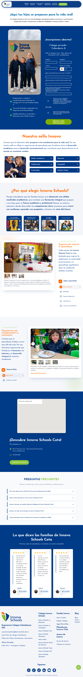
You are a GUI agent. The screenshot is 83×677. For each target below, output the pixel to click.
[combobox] (58, 77)
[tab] (70, 287)
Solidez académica (37, 158)
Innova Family (61, 618)
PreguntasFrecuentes (47, 4)
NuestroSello (26, 4)
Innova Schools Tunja (45, 648)
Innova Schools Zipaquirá (43, 655)
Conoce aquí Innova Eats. (38, 373)
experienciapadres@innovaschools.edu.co (15, 632)
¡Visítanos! (63, 4)
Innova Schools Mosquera (43, 635)
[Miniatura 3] (21, 276)
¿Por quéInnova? (32, 4)
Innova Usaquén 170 (45, 651)
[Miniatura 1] (7, 276)
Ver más (48, 107)
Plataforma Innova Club (62, 628)
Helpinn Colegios (62, 621)
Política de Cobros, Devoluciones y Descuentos (17, 638)
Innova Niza (42, 639)
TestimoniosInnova (39, 4)
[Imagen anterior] (6, 257)
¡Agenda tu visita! (19, 462)
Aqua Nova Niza (62, 624)
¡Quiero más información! (58, 122)
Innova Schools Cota (45, 631)
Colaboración (35, 164)
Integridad (61, 164)
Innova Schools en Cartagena (44, 627)
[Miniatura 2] (14, 276)
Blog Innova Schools (77, 620)
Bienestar (60, 158)
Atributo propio (62, 170)
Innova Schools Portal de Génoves (45, 644)
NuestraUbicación (54, 4)
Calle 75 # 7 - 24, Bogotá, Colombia (13, 645)
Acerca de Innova (62, 641)
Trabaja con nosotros (64, 644)
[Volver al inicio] (7, 4)
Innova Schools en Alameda (44, 621)
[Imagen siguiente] (50, 257)
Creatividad (35, 170)
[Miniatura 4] (55, 362)
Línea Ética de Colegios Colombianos (14, 635)
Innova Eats (11, 369)
